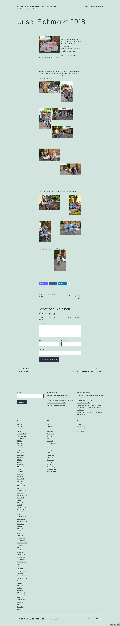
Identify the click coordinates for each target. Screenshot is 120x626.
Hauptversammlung (52, 448)
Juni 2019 (20, 528)
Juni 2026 (20, 424)
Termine (49, 462)
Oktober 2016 (21, 576)
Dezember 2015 (21, 595)
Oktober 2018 (21, 540)
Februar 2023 (21, 486)
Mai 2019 (19, 531)
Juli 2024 (19, 460)
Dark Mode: (113, 624)
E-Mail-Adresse (66, 340)
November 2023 (22, 471)
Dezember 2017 (21, 557)
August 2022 (20, 497)
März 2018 (20, 552)
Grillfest (49, 445)
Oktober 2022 (21, 493)
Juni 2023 (20, 481)
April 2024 (20, 464)
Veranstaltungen (51, 467)
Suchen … (20, 392)
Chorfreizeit (50, 433)
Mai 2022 (19, 505)
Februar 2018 (21, 554)
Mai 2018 (19, 550)
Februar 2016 (21, 592)
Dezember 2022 (21, 490)
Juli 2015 (19, 604)
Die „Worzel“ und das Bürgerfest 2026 (58, 395)
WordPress (99, 619)
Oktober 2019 (21, 519)
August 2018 (20, 545)
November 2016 (21, 573)
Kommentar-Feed (82, 429)
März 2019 (20, 535)
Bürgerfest (50, 431)
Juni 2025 (20, 443)
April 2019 (20, 533)
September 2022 (22, 495)
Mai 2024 (19, 462)
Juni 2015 (20, 607)
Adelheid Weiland (45, 296)
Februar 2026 (21, 431)
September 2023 (22, 476)
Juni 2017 (19, 564)
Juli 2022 (19, 500)
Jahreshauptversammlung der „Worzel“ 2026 (60, 400)
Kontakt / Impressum (96, 6)
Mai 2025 (19, 445)
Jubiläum (49, 450)
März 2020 (20, 514)
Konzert (49, 452)
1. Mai (48, 424)
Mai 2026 (19, 426)
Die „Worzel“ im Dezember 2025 (56, 405)
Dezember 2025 (21, 433)
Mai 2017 (19, 566)
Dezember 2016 (21, 571)
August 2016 (20, 580)
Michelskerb (50, 455)
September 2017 (22, 561)
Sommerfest (50, 457)
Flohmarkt (78, 295)
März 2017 (20, 569)
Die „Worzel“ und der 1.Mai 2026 (56, 398)
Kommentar (43, 323)
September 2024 (22, 457)
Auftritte (49, 426)
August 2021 (20, 509)
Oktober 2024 (21, 455)
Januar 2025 (20, 452)
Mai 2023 (19, 483)
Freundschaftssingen (53, 443)
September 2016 (22, 578)
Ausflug (49, 429)
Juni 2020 (20, 512)
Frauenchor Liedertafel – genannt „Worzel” (37, 619)
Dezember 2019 (21, 516)
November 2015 (21, 597)
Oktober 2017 (21, 559)
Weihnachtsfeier (51, 471)
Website (41, 349)
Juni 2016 (20, 585)
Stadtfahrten (50, 460)
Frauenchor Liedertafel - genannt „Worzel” (37, 7)
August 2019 (20, 524)
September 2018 (22, 542)
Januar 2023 (20, 488)
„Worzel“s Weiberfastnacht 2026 (56, 402)
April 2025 (20, 448)
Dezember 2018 (21, 538)
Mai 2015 (19, 609)
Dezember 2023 (21, 469)
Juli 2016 (19, 583)
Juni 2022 (20, 502)
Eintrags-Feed (81, 426)
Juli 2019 (19, 526)
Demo (48, 438)
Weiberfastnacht (52, 469)
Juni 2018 (20, 547)
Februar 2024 (21, 467)
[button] (43, 283)
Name (41, 340)
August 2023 (20, 478)
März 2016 (20, 590)
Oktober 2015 (21, 599)
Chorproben (50, 436)
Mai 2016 (19, 588)
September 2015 (22, 602)
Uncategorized (51, 464)
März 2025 (20, 450)
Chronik (85, 6)
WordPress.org (81, 431)
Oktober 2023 (21, 474)
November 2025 (22, 436)
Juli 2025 (19, 441)
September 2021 (22, 507)
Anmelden (80, 424)
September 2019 (22, 521)
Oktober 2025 (21, 438)
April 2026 (20, 429)
